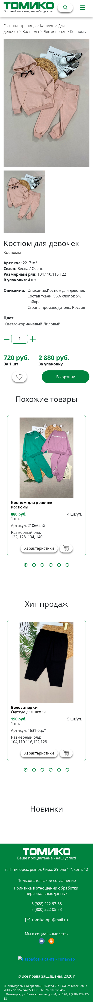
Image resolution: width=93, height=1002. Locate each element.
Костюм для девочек (31, 502)
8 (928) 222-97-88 (46, 903)
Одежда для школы (28, 711)
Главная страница (20, 25)
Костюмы (31, 31)
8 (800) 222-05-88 (46, 909)
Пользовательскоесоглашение (46, 880)
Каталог (47, 25)
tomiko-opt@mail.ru (50, 919)
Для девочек (55, 31)
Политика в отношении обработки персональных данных (46, 890)
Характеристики (39, 548)
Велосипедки (24, 707)
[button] (25, 565)
